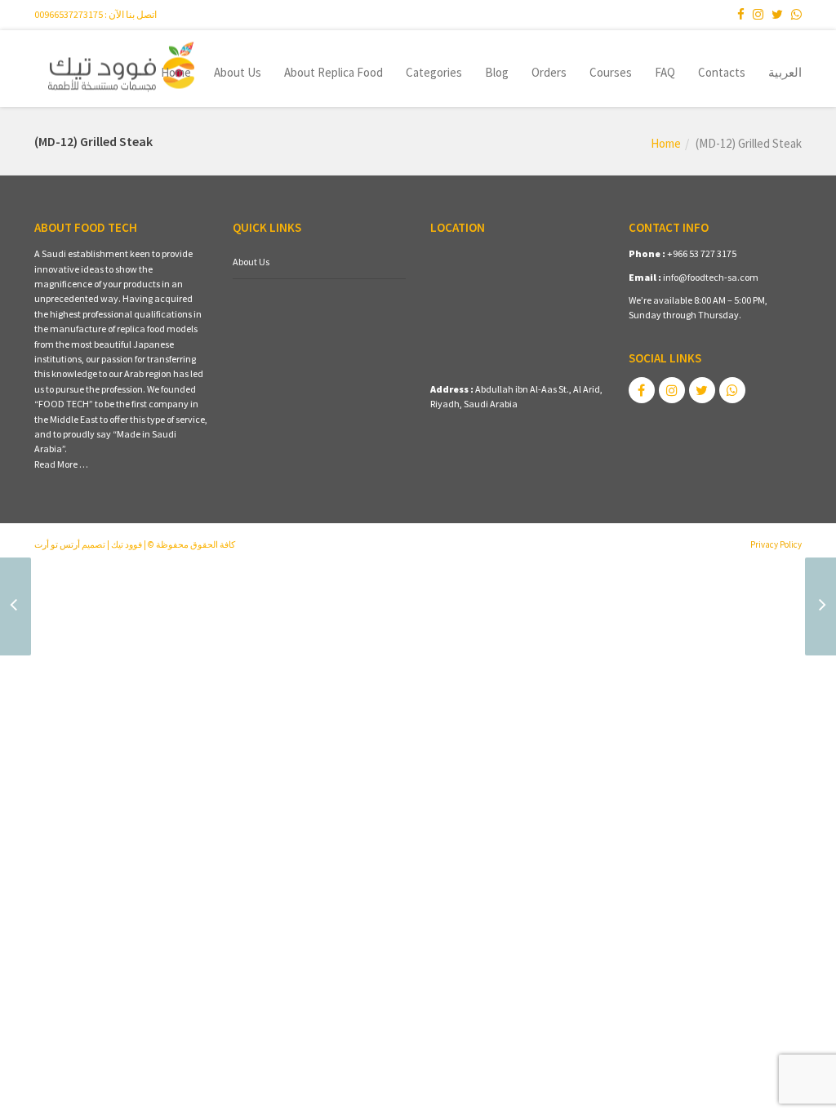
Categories (434, 72)
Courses (610, 72)
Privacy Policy (776, 544)
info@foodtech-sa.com (710, 277)
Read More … (61, 464)
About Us (237, 72)
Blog (497, 72)
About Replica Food (333, 72)
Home (176, 72)
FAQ (665, 72)
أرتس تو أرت (57, 544)
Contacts (721, 72)
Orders (549, 72)
